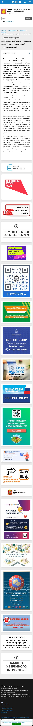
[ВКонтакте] (13, 2)
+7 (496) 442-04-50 (6, 708)
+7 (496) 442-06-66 (6, 710)
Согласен (16, 724)
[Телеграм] (20, 2)
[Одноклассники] (16, 2)
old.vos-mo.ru (10, 21)
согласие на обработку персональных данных (12, 722)
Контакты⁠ (4, 712)
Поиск (28, 18)
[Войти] (2, 2)
